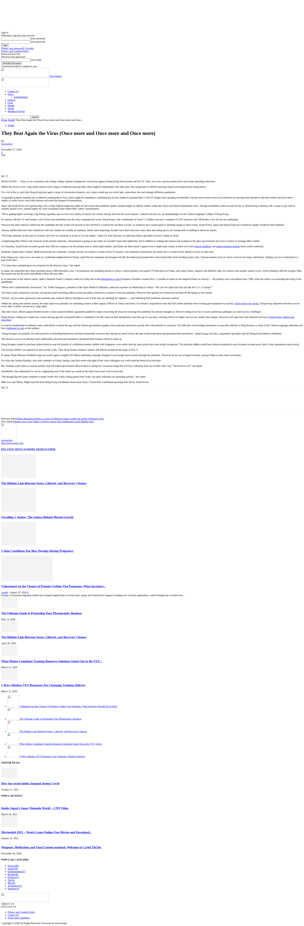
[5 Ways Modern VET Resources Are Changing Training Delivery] (9, 679)
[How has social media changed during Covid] (9, 777)
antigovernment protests (228, 246)
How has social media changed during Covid (30, 783)
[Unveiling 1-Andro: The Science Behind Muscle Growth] (18, 511)
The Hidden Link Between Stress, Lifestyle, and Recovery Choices (43, 483)
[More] (52, 160)
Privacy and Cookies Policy (15, 51)
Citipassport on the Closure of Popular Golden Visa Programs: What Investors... (53, 586)
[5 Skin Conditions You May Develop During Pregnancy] (18, 544)
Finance (12, 100)
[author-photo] (8, 437)
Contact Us (13, 91)
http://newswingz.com (12, 443)
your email (36, 59)
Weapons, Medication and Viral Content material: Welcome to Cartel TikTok (51, 847)
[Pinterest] (29, 160)
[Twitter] (18, 160)
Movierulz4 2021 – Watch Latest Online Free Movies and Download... (46, 832)
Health (11, 105)
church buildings (203, 246)
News (10, 94)
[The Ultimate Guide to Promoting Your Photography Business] (9, 607)
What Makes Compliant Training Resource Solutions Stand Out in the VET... (51, 661)
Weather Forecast (16, 111)
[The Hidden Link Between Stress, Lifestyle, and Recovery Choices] (18, 477)
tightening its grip (15, 328)
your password (38, 41)
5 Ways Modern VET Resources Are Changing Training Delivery (43, 685)
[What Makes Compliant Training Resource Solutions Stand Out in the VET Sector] (9, 655)
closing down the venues (246, 303)
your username (38, 38)
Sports (11, 108)
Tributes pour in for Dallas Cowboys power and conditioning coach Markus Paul (53, 421)
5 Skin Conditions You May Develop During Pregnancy (37, 551)
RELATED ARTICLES (14, 449)
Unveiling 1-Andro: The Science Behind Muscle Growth (37, 517)
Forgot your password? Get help (17, 48)
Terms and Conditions (19, 917)
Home (4, 120)
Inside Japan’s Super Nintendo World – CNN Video (34, 808)
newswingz (7, 143)
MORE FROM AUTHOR (41, 449)
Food (10, 102)
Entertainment (21, 97)
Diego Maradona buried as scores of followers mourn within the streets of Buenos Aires (60, 418)
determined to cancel (111, 279)
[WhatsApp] (40, 160)
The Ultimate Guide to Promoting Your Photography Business (41, 613)
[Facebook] (6, 160)
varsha (4, 592)
